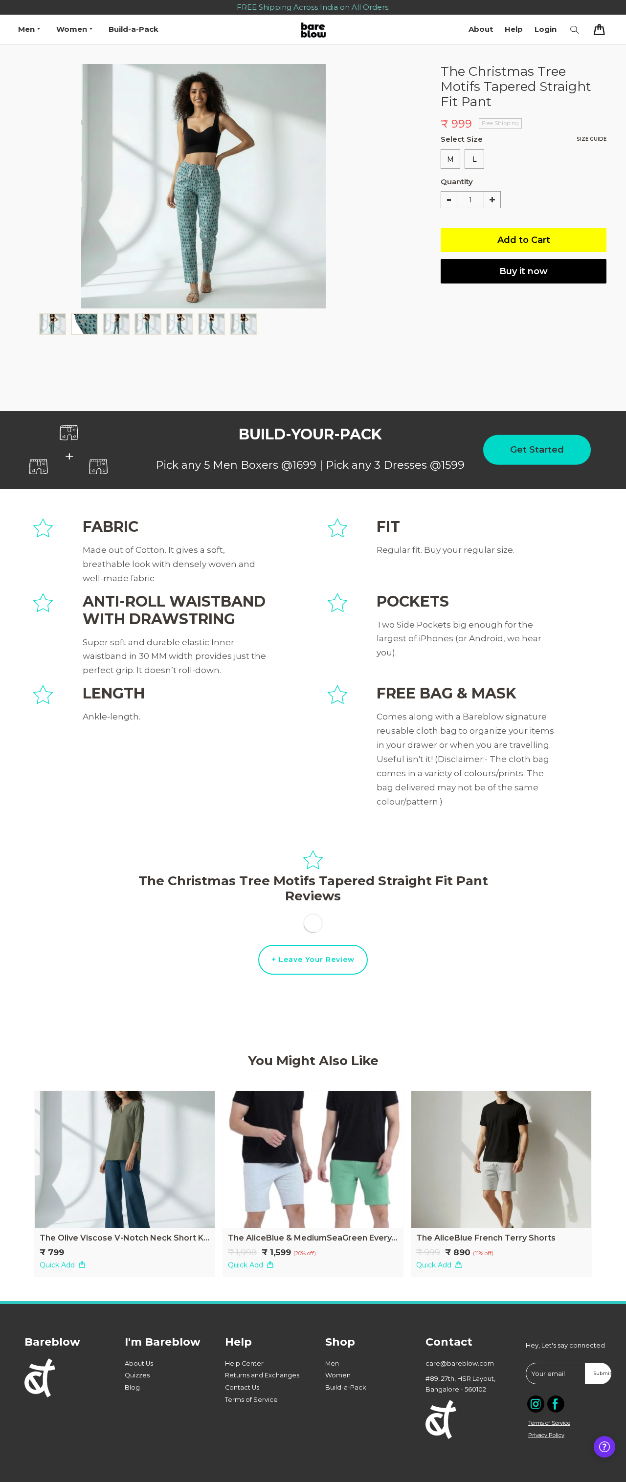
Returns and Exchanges (262, 1375)
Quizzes (137, 1375)
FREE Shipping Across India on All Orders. (313, 7)
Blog (132, 1387)
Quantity (449, 181)
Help (514, 29)
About (481, 29)
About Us (139, 1363)
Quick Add (57, 1265)
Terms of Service (251, 1399)
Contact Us (242, 1387)
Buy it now (523, 271)
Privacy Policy (546, 1435)
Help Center (244, 1363)
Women (338, 1375)
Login (546, 29)
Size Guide (591, 139)
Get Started (537, 449)
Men (332, 1363)
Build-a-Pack (133, 29)
